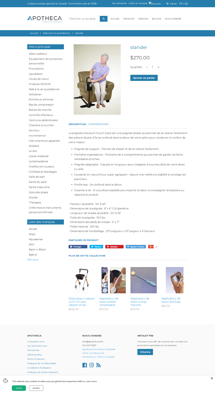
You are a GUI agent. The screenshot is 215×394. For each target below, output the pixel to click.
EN (181, 3)
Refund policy (34, 354)
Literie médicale (39, 156)
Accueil (115, 18)
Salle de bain (37, 176)
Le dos (33, 151)
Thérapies (35, 202)
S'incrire (145, 351)
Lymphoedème (38, 161)
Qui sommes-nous (37, 346)
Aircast (33, 228)
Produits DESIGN (40, 84)
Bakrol (33, 254)
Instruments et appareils (44, 140)
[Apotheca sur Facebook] (84, 365)
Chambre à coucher (41, 125)
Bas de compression (41, 104)
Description (77, 124)
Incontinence (37, 135)
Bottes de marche (40, 109)
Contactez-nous (35, 341)
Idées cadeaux (38, 53)
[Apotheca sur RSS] (98, 365)
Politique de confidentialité (41, 363)
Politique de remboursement (42, 372)
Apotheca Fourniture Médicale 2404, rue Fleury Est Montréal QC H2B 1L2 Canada (98, 353)
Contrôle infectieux (41, 115)
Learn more (91, 381)
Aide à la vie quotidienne (56, 33)
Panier (173, 3)
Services (143, 18)
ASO (31, 244)
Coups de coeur (39, 78)
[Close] (211, 378)
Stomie (33, 197)
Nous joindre (173, 18)
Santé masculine (39, 187)
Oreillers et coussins (41, 166)
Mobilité (34, 146)
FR (186, 3)
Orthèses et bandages (43, 171)
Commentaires (98, 124)
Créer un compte (138, 3)
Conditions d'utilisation (39, 368)
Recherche (33, 350)
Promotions (36, 68)
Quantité (136, 67)
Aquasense (36, 239)
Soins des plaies (38, 192)
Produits (128, 18)
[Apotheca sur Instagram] (91, 365)
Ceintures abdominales (43, 120)
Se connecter (119, 3)
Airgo (32, 234)
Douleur (34, 130)
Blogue (156, 18)
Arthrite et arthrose (41, 99)
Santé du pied (38, 182)
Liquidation (36, 73)
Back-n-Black (37, 249)
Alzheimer (35, 94)
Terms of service (35, 359)
